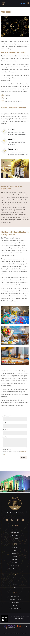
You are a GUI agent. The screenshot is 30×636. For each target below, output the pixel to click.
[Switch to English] (24, 3)
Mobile (5, 430)
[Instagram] (12, 520)
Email (4, 423)
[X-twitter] (18, 520)
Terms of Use (7, 449)
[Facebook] (7, 520)
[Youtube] (23, 520)
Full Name (6, 416)
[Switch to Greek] (21, 3)
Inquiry (5, 437)
